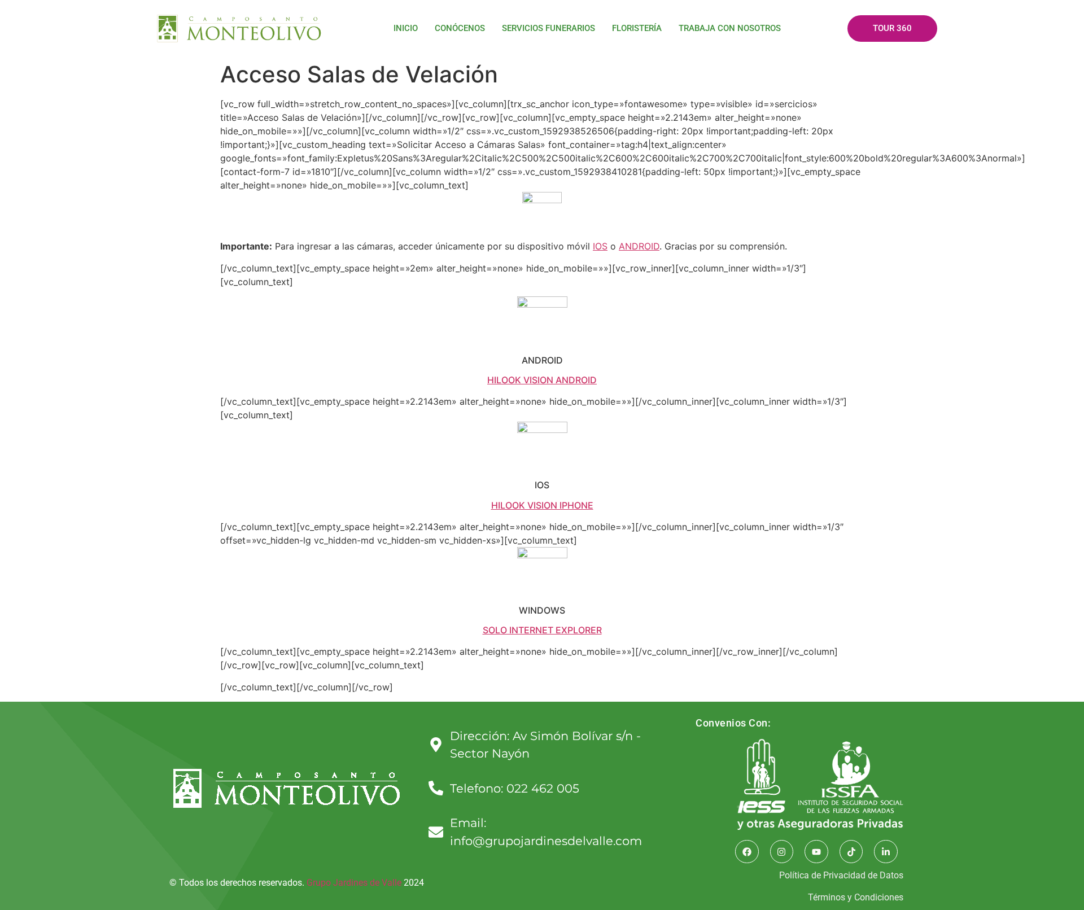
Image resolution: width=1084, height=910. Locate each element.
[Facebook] (747, 852)
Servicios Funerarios (548, 28)
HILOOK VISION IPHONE (542, 505)
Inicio (406, 28)
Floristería (637, 28)
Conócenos (460, 28)
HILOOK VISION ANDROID (542, 380)
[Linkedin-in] (886, 852)
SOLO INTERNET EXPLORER (542, 630)
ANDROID (639, 246)
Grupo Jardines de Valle (354, 882)
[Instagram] (782, 852)
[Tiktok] (851, 852)
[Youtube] (816, 852)
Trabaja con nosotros (730, 28)
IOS (600, 246)
